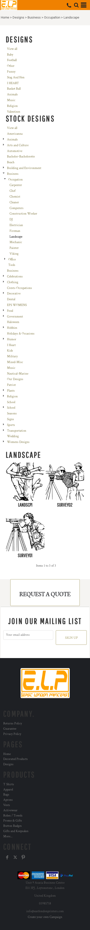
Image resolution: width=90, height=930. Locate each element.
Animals (12, 94)
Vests (6, 805)
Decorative (13, 293)
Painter (14, 248)
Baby (10, 55)
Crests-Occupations (19, 288)
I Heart (11, 345)
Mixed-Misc (15, 362)
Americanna (14, 134)
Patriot (11, 385)
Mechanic (16, 242)
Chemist (15, 197)
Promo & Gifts (12, 821)
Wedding (13, 436)
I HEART (13, 83)
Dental (11, 299)
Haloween (13, 322)
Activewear (10, 810)
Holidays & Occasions (20, 334)
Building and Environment (24, 168)
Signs (10, 419)
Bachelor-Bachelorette (21, 156)
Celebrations (15, 276)
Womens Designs (18, 442)
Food (10, 311)
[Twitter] (15, 857)
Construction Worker (23, 214)
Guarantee (9, 729)
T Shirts (8, 784)
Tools (11, 265)
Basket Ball (14, 89)
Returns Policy (12, 723)
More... (7, 836)
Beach (10, 162)
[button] (76, 5)
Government (15, 317)
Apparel (8, 790)
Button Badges (12, 826)
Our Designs (15, 379)
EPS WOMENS (17, 305)
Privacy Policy (12, 734)
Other (10, 66)
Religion (12, 106)
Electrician (16, 225)
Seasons (12, 413)
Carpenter (16, 185)
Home (5, 17)
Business (34, 17)
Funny (11, 72)
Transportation (16, 431)
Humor (11, 339)
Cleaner (14, 202)
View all (12, 49)
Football (12, 60)
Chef (13, 191)
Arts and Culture (17, 145)
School (11, 402)
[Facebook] (7, 857)
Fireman (15, 231)
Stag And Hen (15, 77)
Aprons (8, 800)
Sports (11, 425)
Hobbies (12, 328)
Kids (10, 351)
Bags (6, 795)
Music (11, 100)
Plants (11, 391)
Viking (14, 254)
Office (12, 259)
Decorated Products (15, 759)
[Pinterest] (23, 857)
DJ (11, 219)
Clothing (12, 282)
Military (12, 356)
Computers (17, 208)
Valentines (13, 112)
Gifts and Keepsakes (15, 831)
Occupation (52, 17)
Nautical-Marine (17, 374)
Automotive (14, 151)
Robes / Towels (12, 816)
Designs (18, 17)
